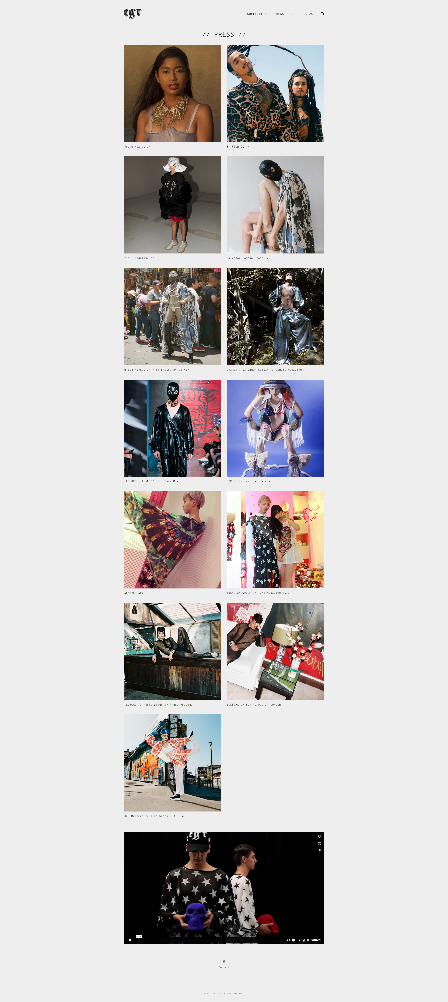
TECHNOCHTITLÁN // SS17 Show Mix (151, 481)
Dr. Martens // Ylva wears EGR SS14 (154, 816)
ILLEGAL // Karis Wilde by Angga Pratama (158, 705)
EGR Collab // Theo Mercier (249, 481)
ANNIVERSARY (134, 593)
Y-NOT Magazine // (139, 258)
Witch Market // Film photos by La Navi (157, 370)
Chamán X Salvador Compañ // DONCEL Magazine (264, 370)
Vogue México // (137, 147)
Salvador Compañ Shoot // (248, 258)
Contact (224, 967)
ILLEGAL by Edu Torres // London (254, 705)
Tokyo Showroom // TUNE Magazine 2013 (258, 593)
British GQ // (238, 147)
